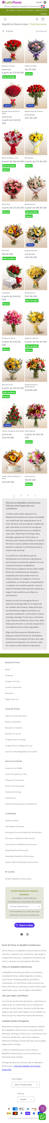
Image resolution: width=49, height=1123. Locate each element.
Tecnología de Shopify (33, 1118)
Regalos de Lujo (12, 699)
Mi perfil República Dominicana (18, 879)
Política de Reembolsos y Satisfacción (21, 804)
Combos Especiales (13, 687)
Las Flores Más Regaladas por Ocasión (21, 751)
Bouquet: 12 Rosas (8, 66)
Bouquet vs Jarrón (13, 733)
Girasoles (9, 675)
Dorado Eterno (30, 293)
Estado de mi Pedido (14, 768)
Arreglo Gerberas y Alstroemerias (31, 386)
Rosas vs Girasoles (13, 722)
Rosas (7, 669)
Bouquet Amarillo (31, 250)
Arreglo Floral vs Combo (15, 739)
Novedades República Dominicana (19, 856)
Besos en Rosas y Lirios (10, 158)
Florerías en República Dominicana (20, 838)
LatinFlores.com (19, 1118)
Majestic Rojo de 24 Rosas (34, 111)
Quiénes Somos (11, 820)
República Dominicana (15, 24)
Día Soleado (29, 158)
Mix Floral (5, 250)
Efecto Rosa (6, 204)
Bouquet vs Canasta (13, 728)
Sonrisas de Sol (7, 385)
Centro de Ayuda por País (16, 774)
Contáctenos (10, 798)
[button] (5, 19)
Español (39, 2)
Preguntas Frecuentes (14, 780)
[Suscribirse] (39, 906)
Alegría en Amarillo (31, 338)
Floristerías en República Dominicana (21, 844)
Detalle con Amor (31, 66)
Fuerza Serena (30, 476)
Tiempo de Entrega (13, 792)
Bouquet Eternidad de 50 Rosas (11, 112)
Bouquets (9, 693)
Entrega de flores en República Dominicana (23, 832)
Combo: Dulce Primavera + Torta (11, 477)
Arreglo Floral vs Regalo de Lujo (18, 745)
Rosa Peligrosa (30, 431)
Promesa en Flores (8, 338)
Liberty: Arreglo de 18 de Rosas (13, 431)
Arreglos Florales (12, 681)
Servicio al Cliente (25, 10)
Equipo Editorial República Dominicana (21, 862)
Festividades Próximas (14, 826)
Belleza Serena (30, 204)
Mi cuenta (10, 10)
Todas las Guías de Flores (16, 716)
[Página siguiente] (35, 495)
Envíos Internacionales (14, 786)
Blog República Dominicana (16, 850)
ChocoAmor (6, 293)
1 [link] (14, 495)
